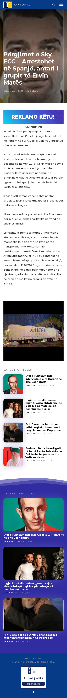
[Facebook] (33, 692)
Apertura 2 (31, 385)
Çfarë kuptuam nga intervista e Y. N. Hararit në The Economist (43, 378)
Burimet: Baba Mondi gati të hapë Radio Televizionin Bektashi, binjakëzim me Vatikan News (43, 453)
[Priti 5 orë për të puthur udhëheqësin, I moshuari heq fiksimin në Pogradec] (13, 432)
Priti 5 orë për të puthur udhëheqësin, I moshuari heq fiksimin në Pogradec (43, 427)
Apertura (30, 412)
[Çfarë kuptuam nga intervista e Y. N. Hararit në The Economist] (13, 384)
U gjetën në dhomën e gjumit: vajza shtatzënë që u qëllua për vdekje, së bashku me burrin (43, 404)
